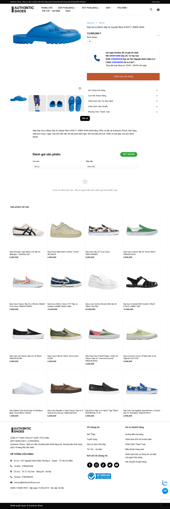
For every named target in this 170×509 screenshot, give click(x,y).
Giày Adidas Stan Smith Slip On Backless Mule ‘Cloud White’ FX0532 (26, 411)
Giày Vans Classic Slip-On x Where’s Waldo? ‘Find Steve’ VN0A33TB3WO (27, 305)
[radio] (89, 41)
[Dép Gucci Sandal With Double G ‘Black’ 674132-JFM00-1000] (142, 282)
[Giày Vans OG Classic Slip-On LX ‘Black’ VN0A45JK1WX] (28, 333)
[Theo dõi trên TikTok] (103, 465)
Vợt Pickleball (90, 8)
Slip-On (102, 23)
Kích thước (92, 37)
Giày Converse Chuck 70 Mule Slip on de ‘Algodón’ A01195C (139, 357)
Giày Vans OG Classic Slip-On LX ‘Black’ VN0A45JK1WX (25, 357)
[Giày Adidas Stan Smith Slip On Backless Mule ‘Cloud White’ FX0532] (28, 388)
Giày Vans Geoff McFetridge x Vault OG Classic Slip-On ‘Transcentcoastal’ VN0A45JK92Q (101, 358)
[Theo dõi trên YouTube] (116, 465)
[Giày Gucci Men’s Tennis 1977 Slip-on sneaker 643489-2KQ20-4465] (66, 282)
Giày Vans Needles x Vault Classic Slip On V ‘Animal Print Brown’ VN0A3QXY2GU (65, 411)
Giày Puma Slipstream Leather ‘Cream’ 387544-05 (63, 253)
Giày (108, 8)
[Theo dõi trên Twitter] (110, 465)
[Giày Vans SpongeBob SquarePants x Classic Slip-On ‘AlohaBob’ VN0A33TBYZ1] (142, 388)
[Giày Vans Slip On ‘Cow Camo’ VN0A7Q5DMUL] (104, 230)
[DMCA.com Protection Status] (16, 494)
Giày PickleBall (66, 8)
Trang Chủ (47, 8)
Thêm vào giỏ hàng (123, 76)
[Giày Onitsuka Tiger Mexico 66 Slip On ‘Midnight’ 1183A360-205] (28, 230)
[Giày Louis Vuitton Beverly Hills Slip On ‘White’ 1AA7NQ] (104, 282)
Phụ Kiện (122, 8)
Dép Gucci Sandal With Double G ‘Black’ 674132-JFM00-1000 (139, 305)
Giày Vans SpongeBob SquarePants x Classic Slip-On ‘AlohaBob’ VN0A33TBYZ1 (141, 411)
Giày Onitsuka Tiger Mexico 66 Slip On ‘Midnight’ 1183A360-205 (24, 253)
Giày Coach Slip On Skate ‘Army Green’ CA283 (63, 357)
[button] (156, 2)
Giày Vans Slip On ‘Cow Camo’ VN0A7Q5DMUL (97, 253)
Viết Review (129, 154)
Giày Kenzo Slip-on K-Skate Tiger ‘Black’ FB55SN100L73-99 (101, 411)
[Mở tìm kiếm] (151, 9)
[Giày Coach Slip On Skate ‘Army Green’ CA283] (66, 334)
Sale (67, 11)
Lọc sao (36, 161)
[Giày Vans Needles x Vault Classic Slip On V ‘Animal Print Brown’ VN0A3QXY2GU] (66, 388)
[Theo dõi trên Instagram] (96, 465)
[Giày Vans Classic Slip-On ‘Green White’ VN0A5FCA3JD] (142, 230)
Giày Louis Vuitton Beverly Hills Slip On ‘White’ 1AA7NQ (101, 305)
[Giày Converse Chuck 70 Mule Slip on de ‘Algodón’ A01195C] (142, 334)
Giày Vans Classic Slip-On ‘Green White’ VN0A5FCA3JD (139, 253)
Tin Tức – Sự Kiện (51, 11)
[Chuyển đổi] (157, 90)
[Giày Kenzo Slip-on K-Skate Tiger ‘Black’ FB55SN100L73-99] (104, 388)
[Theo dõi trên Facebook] (89, 465)
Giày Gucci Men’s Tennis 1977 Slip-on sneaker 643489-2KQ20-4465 (62, 305)
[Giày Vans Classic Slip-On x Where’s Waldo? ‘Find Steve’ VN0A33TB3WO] (28, 282)
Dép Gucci (91, 23)
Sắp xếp (89, 161)
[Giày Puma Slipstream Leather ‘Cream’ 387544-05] (66, 229)
